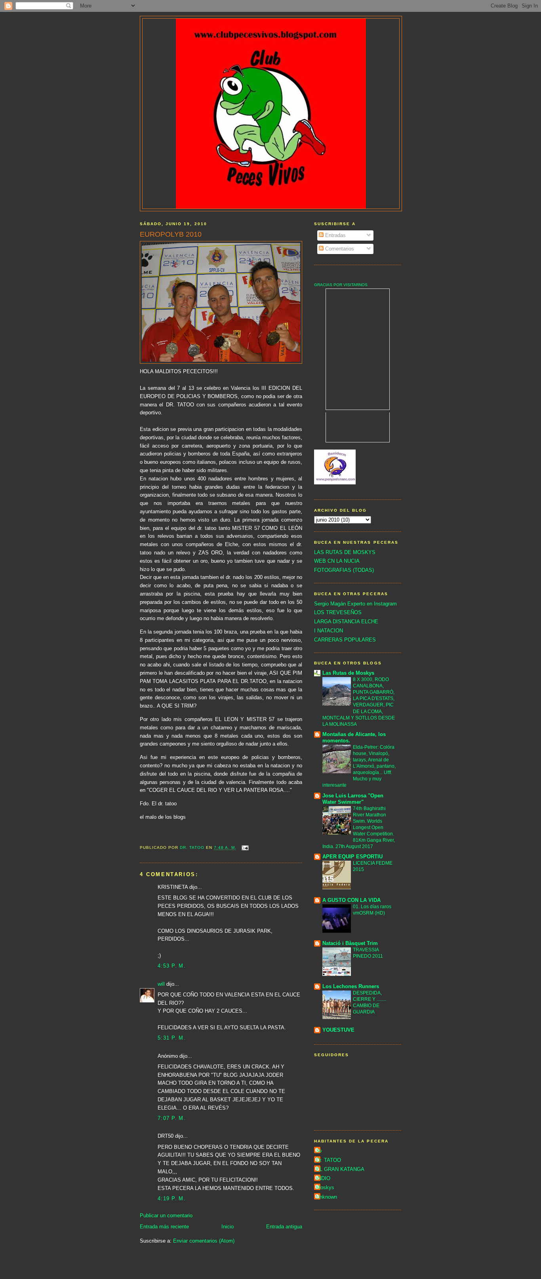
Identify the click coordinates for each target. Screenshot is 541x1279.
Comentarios (339, 249)
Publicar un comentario (166, 1215)
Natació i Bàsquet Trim (350, 943)
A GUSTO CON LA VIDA (351, 900)
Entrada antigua (284, 1227)
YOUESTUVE (338, 1030)
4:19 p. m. (172, 1198)
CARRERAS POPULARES (345, 640)
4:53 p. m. (172, 966)
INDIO (323, 1178)
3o (319, 1151)
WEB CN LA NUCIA (337, 561)
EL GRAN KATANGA (340, 1169)
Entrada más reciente (164, 1227)
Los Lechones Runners (350, 986)
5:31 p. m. (172, 1038)
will (161, 984)
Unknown (326, 1197)
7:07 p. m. (172, 1118)
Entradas (335, 235)
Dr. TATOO (328, 1160)
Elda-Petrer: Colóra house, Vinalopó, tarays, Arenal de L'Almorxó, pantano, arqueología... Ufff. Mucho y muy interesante (359, 766)
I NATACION (328, 631)
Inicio (227, 1227)
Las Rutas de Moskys (348, 673)
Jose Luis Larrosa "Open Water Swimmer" (352, 799)
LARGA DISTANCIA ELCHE (346, 621)
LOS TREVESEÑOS (338, 612)
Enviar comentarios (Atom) (203, 1241)
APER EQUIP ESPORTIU (352, 857)
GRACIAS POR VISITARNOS (341, 285)
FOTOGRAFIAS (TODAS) (344, 570)
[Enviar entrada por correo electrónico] (245, 848)
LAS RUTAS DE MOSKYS (344, 552)
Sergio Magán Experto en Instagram (355, 604)
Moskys (325, 1187)
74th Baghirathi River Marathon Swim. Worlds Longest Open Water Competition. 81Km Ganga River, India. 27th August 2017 (358, 827)
